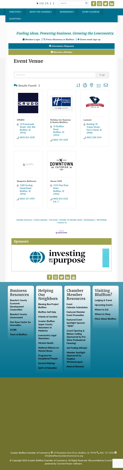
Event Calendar (90, 12)
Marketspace (89, 220)
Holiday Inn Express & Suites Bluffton (60, 121)
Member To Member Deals (70, 220)
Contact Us (62, 223)
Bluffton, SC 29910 (75, 453)
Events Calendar (40, 220)
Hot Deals (53, 220)
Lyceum (88, 120)
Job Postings (102, 220)
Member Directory (24, 220)
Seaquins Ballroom (26, 181)
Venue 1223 (56, 181)
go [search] (103, 75)
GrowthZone (110, 460)
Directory (14, 12)
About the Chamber (39, 12)
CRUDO (20, 120)
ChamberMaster (65, 464)
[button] (15, 86)
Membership (66, 12)
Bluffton (14, 19)
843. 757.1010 (106, 453)
